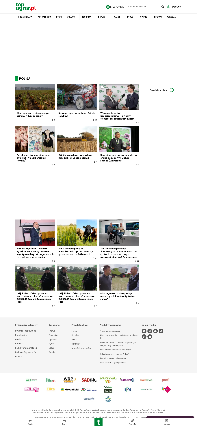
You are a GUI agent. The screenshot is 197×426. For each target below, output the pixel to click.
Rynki (59, 17)
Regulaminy (21, 335)
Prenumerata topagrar (110, 331)
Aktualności (44, 17)
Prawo (101, 17)
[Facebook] (144, 331)
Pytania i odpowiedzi (25, 330)
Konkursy (75, 343)
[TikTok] (144, 336)
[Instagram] (149, 331)
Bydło (130, 17)
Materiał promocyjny (81, 348)
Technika (86, 17)
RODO (18, 356)
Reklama (19, 339)
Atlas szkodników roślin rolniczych (115, 349)
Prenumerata (25, 17)
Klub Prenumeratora (26, 347)
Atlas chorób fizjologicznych (113, 362)
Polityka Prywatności (26, 352)
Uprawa (71, 17)
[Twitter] (161, 331)
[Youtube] (155, 331)
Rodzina (75, 335)
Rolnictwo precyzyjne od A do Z (114, 354)
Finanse (116, 17)
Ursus (51, 347)
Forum (74, 331)
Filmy (74, 339)
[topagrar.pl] (26, 6)
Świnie (143, 17)
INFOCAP (158, 17)
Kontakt (19, 343)
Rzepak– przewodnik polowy (113, 358)
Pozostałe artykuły (158, 90)
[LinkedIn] (149, 336)
